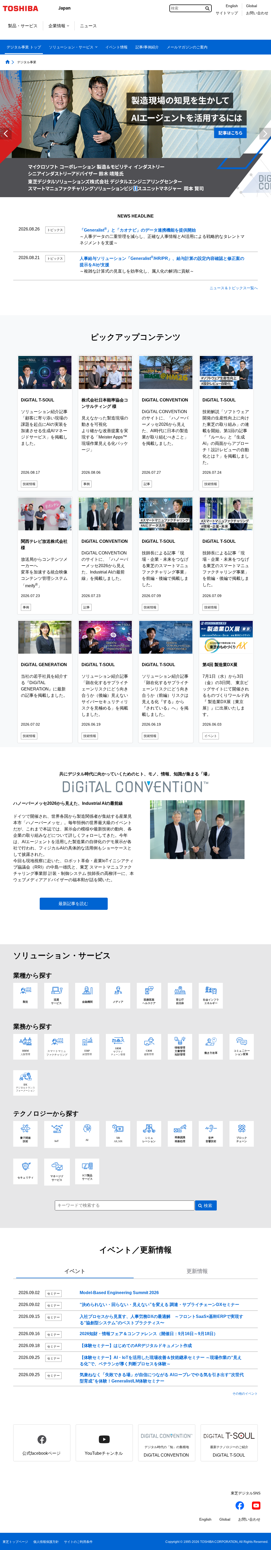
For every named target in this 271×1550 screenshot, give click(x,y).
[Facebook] (240, 1506)
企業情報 (56, 26)
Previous (6, 133)
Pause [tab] (135, 188)
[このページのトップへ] (259, 1541)
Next (265, 133)
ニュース (88, 26)
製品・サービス (23, 26)
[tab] (75, 1271)
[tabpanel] (135, 1339)
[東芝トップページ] (24, 8)
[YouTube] (256, 1506)
